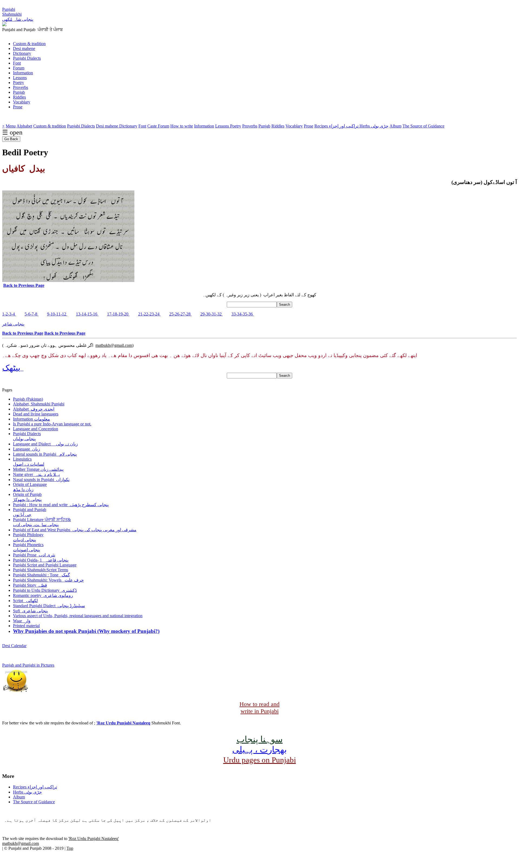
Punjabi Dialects (27, 58)
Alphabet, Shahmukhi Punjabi (38, 404)
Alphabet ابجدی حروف (33, 409)
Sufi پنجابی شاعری (30, 611)
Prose (17, 107)
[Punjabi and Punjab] (4, 24)
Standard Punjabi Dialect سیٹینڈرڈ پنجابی (49, 605)
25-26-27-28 (180, 314)
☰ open (12, 132)
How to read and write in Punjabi (259, 707)
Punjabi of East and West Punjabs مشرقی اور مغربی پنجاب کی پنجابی (75, 530)
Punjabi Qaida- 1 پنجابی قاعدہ (40, 560)
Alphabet (24, 126)
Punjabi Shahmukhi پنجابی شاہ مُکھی (17, 14)
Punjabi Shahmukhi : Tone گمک (41, 575)
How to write (181, 126)
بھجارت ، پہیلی (259, 749)
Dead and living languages (35, 414)
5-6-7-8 (31, 314)
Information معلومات (31, 419)
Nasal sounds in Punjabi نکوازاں (41, 479)
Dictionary (22, 53)
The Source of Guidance (423, 126)
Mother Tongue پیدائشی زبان (38, 469)
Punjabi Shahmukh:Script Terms (40, 569)
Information (23, 72)
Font (17, 63)
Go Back (11, 139)
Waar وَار (22, 621)
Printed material (26, 625)
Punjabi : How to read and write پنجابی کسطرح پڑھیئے (61, 504)
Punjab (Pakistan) (28, 399)
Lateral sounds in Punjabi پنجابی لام (45, 454)
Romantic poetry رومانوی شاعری (43, 595)
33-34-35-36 (242, 314)
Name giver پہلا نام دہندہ (36, 474)
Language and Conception (35, 428)
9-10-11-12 (57, 314)
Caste (152, 126)
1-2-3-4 (9, 314)
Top (69, 848)
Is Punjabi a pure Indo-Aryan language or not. (52, 424)
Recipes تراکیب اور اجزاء (337, 126)
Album (395, 126)
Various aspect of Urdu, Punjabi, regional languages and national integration (77, 615)
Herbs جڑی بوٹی (374, 126)
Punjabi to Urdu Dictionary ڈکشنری (45, 590)
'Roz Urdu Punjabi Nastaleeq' (93, 838)
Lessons (20, 77)
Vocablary (21, 102)
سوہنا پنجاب (260, 739)
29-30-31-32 (211, 314)
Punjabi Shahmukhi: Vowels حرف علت (48, 580)
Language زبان (26, 449)
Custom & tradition (29, 43)
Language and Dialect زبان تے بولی (45, 444)
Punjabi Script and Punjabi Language (44, 565)
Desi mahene (24, 48)
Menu (11, 126)
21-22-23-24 (149, 314)
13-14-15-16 (87, 314)
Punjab (19, 92)
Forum (18, 68)
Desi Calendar (14, 645)
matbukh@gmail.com (113, 345)
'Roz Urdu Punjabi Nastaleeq (123, 723)
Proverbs (20, 87)
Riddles (19, 97)
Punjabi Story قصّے (30, 585)
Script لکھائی (25, 600)
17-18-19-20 (118, 314)
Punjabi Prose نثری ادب (34, 555)
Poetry (18, 82)
